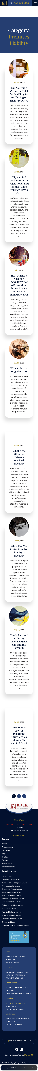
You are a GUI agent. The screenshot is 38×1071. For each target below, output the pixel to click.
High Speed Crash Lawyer (11, 902)
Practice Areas (7, 847)
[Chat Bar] (19, 1067)
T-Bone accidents (8, 922)
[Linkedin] (21, 1049)
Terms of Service (8, 867)
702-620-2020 (19, 835)
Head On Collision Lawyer (11, 896)
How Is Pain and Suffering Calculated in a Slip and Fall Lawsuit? (19, 641)
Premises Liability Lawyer (11, 886)
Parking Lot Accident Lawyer (12, 905)
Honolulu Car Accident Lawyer (13, 899)
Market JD (28, 1055)
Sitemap (5, 860)
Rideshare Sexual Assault (11, 880)
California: (10, 1014)
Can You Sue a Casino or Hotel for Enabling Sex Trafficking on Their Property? (19, 94)
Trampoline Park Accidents (12, 889)
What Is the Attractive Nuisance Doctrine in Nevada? (19, 457)
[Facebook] (17, 1049)
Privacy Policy (7, 863)
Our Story (5, 857)
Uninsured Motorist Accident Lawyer (15, 925)
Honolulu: (10, 998)
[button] (35, 3)
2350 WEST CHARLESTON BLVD (19, 824)
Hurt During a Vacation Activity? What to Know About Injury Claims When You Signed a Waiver (19, 285)
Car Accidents (7, 877)
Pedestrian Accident (9, 909)
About (4, 844)
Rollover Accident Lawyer (11, 915)
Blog (3, 854)
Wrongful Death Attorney (11, 892)
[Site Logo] (5, 3)
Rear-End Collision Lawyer (11, 912)
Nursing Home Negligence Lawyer (14, 883)
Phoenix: (9, 967)
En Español (6, 850)
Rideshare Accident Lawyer (12, 919)
